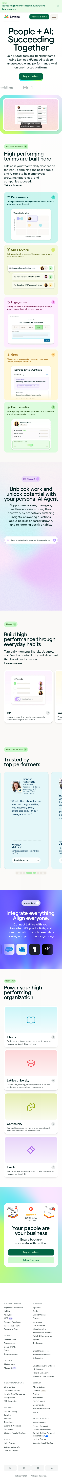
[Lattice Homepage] (12, 16)
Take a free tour (31, 1260)
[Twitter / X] (24, 1468)
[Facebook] (10, 1468)
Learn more (12, 663)
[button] (58, 6)
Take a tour (11, 185)
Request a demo (39, 17)
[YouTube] (37, 1468)
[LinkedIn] (51, 1468)
